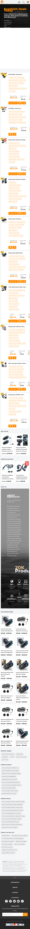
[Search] (23, 2)
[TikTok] (22, 901)
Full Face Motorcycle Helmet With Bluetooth (7, 630)
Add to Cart (13, 103)
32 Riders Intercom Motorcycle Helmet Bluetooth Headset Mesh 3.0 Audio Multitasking (17, 108)
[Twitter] (14, 901)
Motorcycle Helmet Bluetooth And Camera (22, 630)
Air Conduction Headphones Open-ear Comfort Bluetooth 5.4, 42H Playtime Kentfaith (22, 477)
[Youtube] (18, 901)
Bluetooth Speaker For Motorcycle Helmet (6, 742)
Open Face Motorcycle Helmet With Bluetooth (7, 651)
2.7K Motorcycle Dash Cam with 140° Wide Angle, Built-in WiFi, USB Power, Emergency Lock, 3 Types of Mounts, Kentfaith (17, 287)
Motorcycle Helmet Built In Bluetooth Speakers (22, 720)
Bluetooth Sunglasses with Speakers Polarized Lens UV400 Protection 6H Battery (7, 477)
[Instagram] (10, 901)
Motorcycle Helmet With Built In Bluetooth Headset (7, 674)
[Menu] (19, 2)
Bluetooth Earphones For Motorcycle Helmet (7, 720)
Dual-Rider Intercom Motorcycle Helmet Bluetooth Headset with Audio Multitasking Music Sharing (16, 74)
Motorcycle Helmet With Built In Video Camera (22, 742)
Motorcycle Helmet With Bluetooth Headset (22, 673)
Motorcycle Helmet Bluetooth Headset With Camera (22, 698)
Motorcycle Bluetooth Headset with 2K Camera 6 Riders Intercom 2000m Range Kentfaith (17, 253)
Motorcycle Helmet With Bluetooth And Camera (22, 651)
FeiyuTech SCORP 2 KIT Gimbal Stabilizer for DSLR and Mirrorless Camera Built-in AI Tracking (16, 395)
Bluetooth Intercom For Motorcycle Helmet (7, 697)
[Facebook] (6, 901)
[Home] (2, 2)
